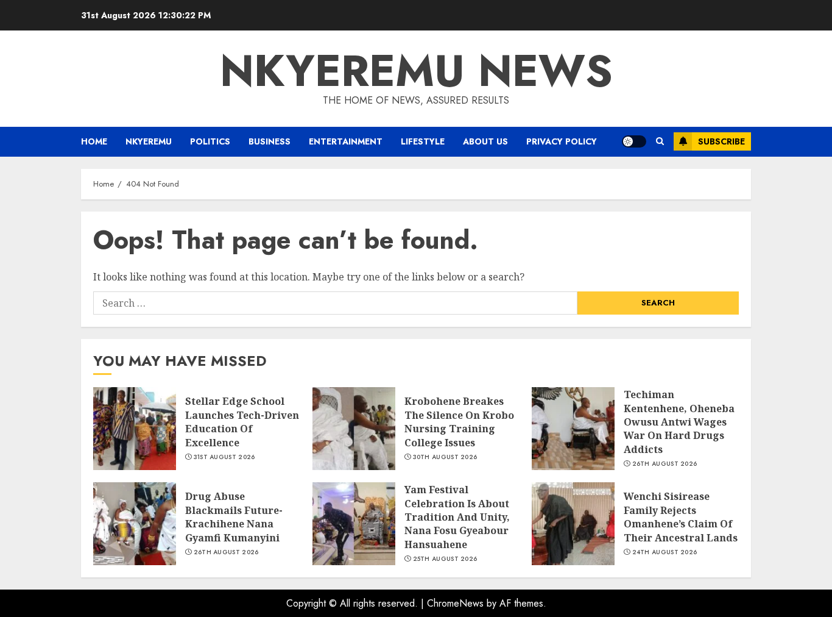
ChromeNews (455, 603)
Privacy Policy (561, 141)
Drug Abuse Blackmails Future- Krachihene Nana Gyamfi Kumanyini (234, 517)
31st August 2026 (224, 457)
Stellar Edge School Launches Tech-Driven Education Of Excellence (242, 421)
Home (94, 141)
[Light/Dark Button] (634, 141)
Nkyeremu (148, 141)
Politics (210, 141)
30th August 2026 (445, 457)
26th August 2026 (664, 464)
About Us (485, 141)
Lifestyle (423, 141)
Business (270, 141)
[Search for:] (335, 303)
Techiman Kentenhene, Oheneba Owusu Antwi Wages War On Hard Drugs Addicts (679, 422)
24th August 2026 (664, 552)
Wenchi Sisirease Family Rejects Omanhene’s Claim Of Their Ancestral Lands (681, 517)
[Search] (660, 141)
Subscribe (721, 141)
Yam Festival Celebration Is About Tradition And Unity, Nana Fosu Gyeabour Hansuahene (457, 517)
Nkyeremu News (416, 70)
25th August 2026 (445, 559)
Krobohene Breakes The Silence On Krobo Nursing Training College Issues (459, 421)
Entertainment (346, 141)
